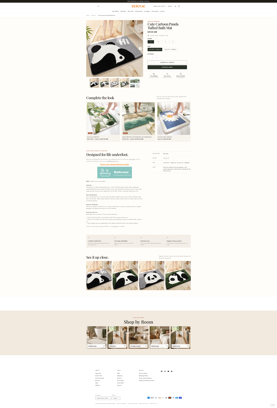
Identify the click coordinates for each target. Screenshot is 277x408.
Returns (119, 378)
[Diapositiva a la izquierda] (87, 82)
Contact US (98, 376)
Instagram (115, 226)
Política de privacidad (132, 403)
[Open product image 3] (151, 275)
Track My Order (99, 378)
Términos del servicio (143, 403)
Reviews (97, 380)
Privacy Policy (143, 373)
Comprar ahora (167, 67)
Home (87, 15)
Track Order (120, 383)
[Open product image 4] (178, 275)
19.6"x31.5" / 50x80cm (170, 49)
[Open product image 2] (125, 275)
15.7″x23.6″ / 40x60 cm (155, 49)
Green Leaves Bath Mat (93, 137)
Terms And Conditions (145, 378)
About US (98, 373)
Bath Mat (93, 15)
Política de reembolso (121, 403)
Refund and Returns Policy (146, 380)
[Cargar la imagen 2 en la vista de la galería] (104, 82)
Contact (119, 385)
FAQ (96, 383)
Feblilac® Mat (102, 403)
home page (132, 159)
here (101, 226)
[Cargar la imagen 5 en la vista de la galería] (134, 82)
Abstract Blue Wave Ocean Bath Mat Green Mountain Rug (136, 137)
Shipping (119, 376)
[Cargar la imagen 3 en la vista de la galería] (114, 82)
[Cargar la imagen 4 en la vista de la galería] (124, 82)
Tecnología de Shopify (110, 403)
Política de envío (153, 403)
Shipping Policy (143, 376)
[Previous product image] (89, 48)
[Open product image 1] (99, 275)
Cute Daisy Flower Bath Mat (164, 137)
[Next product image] (140, 48)
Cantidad (151, 54)
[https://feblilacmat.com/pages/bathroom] (114, 178)
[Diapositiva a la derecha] (141, 82)
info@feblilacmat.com (112, 161)
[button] (98, 6)
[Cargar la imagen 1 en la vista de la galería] (94, 82)
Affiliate (97, 385)
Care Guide (120, 380)
